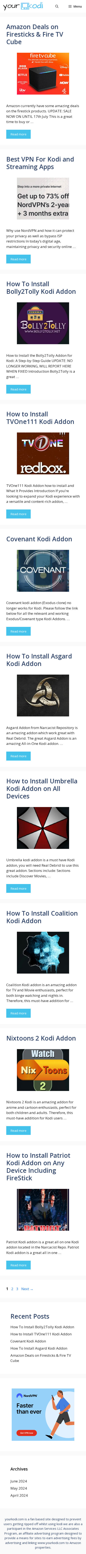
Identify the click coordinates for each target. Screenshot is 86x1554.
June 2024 (18, 1481)
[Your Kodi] (23, 6)
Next (27, 1288)
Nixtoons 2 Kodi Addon (41, 1038)
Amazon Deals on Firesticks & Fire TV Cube (34, 34)
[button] (56, 6)
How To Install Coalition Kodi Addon (42, 917)
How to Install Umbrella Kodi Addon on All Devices (41, 788)
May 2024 (18, 1488)
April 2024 (19, 1495)
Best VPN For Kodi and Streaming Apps (40, 163)
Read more (18, 134)
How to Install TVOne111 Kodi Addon (40, 418)
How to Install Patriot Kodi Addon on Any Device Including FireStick (38, 1166)
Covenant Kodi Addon (39, 539)
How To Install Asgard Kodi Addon (39, 660)
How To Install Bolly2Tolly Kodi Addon (41, 288)
